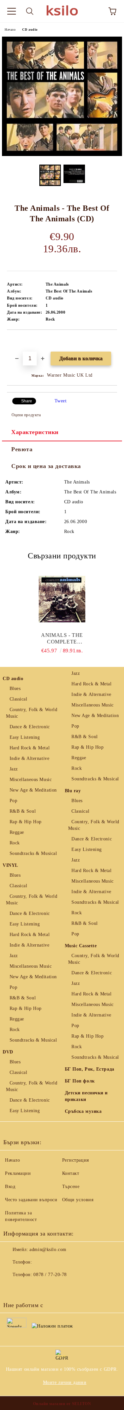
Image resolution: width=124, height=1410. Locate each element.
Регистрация (75, 1160)
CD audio (29, 29)
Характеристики (35, 432)
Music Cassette (81, 945)
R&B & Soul (23, 811)
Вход (10, 1186)
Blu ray (73, 790)
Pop (13, 800)
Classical (18, 699)
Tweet (61, 400)
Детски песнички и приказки (86, 1096)
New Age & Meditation (33, 790)
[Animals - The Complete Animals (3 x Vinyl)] (62, 599)
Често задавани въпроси (31, 1199)
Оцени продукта (26, 415)
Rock (15, 842)
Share (26, 401)
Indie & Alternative (29, 758)
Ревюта (21, 449)
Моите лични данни (65, 1382)
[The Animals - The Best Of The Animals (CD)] (62, 154)
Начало (10, 29)
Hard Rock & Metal (30, 747)
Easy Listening (25, 737)
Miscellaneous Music (31, 779)
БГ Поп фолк (80, 1081)
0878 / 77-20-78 (49, 1274)
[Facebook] (12, 1288)
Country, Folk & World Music (31, 713)
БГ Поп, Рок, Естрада (89, 1069)
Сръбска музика (83, 1111)
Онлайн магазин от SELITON (62, 1403)
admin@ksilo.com (47, 1249)
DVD (8, 1052)
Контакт (70, 1173)
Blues (15, 688)
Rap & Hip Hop (26, 821)
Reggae (17, 832)
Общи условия (78, 1199)
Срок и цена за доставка (46, 466)
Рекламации (18, 1173)
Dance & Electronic (30, 726)
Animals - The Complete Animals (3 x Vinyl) (62, 638)
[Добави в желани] (112, 341)
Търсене (71, 1186)
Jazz (14, 769)
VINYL (10, 865)
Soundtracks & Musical (33, 853)
